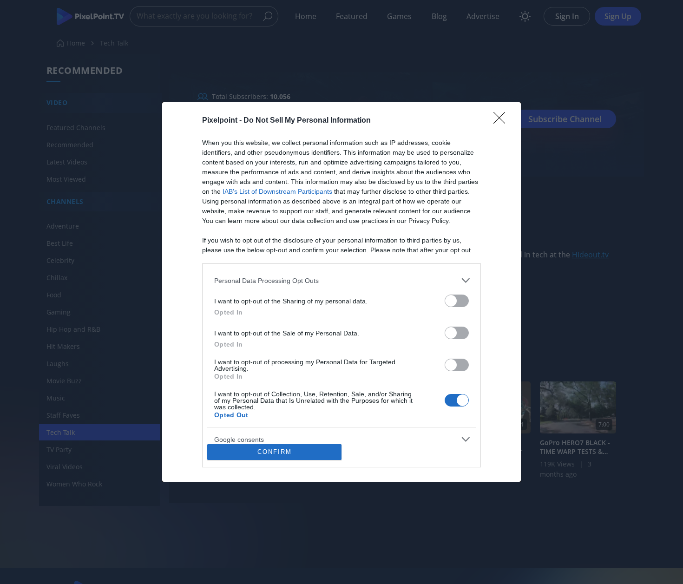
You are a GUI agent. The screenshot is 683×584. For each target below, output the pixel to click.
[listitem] (341, 280)
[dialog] (341, 292)
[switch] (457, 301)
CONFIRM (274, 451)
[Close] (502, 121)
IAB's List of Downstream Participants (277, 191)
